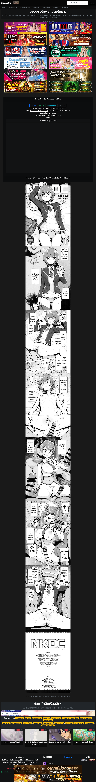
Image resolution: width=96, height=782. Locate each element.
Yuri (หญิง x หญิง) (78, 723)
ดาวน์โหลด (62, 106)
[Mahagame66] (70, 28)
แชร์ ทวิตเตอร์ (51, 106)
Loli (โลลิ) (27, 718)
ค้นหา (92, 3)
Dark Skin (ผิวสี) (37, 723)
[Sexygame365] (25, 28)
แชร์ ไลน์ (41, 106)
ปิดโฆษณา (49, 763)
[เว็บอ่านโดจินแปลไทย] (84, 760)
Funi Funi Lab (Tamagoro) (39, 111)
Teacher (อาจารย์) (59, 723)
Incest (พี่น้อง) (74, 718)
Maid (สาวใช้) (69, 723)
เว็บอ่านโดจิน (46, 7)
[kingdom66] (48, 769)
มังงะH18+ (55, 7)
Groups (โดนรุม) (48, 720)
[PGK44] (25, 86)
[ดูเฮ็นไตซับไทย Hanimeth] (92, 760)
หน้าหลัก (4, 7)
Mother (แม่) (47, 718)
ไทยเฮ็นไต (68, 757)
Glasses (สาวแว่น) (48, 723)
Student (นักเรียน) (36, 718)
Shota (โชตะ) (66, 718)
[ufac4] (48, 778)
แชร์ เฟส (33, 106)
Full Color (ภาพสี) (56, 718)
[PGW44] (70, 86)
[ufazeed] (25, 75)
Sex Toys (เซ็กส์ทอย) (16, 723)
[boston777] (25, 51)
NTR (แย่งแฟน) (19, 718)
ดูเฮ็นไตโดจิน (65, 7)
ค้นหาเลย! (91, 713)
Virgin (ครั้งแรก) (28, 723)
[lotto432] (70, 51)
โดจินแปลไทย (6, 2)
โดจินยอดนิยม (36, 7)
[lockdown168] (25, 63)
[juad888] (70, 63)
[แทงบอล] (25, 40)
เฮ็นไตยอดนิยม (13, 7)
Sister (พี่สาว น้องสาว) (85, 718)
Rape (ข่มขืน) (6, 723)
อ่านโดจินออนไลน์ (25, 7)
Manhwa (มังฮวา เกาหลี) (48, 725)
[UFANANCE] (70, 40)
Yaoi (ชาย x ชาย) (89, 723)
